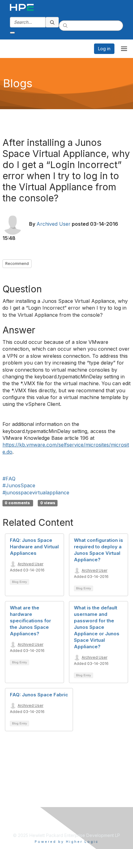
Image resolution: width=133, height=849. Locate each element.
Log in (104, 48)
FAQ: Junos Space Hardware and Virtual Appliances (34, 546)
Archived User (53, 224)
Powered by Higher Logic (67, 841)
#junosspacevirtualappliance (35, 492)
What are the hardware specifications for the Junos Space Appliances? (30, 621)
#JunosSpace (18, 485)
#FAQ (8, 479)
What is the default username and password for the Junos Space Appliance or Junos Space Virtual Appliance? (96, 627)
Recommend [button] (17, 263)
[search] (52, 22)
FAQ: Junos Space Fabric (39, 695)
